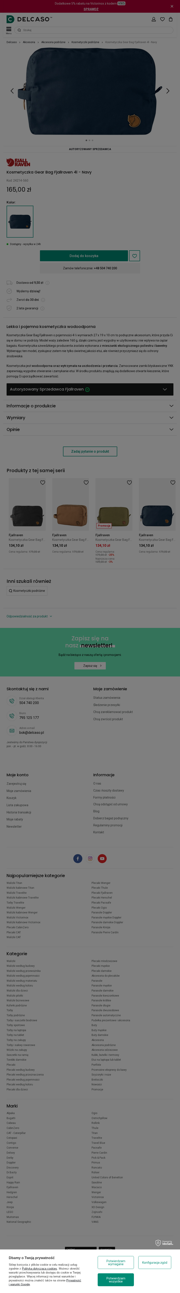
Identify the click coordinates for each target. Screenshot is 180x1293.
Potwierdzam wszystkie (115, 1280)
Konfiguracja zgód (154, 1262)
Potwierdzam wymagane (115, 1262)
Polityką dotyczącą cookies (39, 1268)
